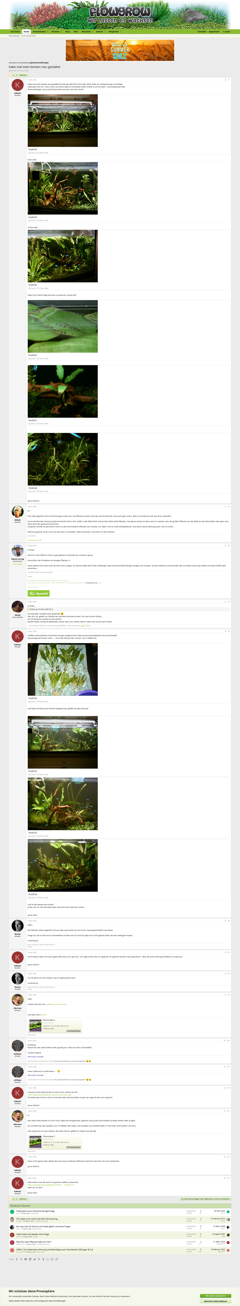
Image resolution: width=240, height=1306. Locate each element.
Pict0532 (32, 771)
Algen (36, 1237)
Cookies (35, 1296)
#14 (228, 1157)
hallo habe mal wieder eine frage (32, 1234)
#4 (229, 602)
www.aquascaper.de (35, 540)
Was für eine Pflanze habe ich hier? (33, 1241)
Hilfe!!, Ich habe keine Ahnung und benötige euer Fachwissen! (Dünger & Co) (54, 1249)
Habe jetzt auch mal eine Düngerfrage (35, 1211)
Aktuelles (86, 31)
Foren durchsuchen (28, 36)
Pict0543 (32, 149)
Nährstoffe (34, 1213)
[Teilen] (225, 80)
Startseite (15, 31)
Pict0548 (32, 488)
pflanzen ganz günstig (56, 1004)
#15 (228, 1178)
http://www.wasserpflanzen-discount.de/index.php (49, 1094)
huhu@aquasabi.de (91, 583)
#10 (228, 1041)
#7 (229, 952)
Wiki (76, 31)
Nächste (23, 75)
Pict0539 (32, 217)
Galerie (99, 31)
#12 (228, 1088)
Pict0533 (32, 832)
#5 (229, 631)
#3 (229, 546)
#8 (229, 973)
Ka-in (18, 1213)
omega (222, 1221)
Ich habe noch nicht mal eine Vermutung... (37, 1218)
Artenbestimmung (41, 1221)
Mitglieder (114, 31)
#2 (229, 507)
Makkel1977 (20, 1244)
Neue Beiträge (14, 36)
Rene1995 (19, 1252)
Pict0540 (32, 284)
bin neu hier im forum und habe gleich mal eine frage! (43, 1226)
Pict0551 (32, 420)
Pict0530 (32, 698)
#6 (229, 921)
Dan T (18, 1229)
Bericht (43, 1014)
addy (223, 1236)
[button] (40, 31)
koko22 (13, 70)
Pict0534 (32, 894)
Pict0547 (32, 355)
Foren (26, 31)
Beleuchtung (36, 1229)
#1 (229, 80)
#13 (228, 1111)
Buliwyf (18, 1221)
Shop (67, 31)
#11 (228, 1067)
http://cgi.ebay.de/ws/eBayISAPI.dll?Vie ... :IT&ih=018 (51, 1185)
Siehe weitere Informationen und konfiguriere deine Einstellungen (37, 1300)
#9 (229, 995)
